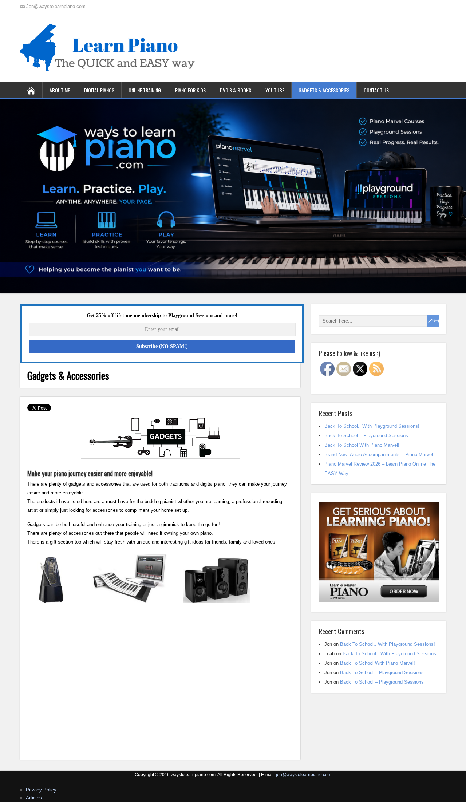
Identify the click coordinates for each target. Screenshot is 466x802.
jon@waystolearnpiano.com (303, 774)
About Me (60, 90)
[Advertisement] (160, 687)
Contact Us (376, 90)
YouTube (274, 90)
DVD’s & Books (235, 90)
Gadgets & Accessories (324, 90)
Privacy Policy (41, 790)
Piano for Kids (190, 90)
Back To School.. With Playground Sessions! (371, 426)
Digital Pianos (99, 90)
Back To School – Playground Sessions (366, 435)
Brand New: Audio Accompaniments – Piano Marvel (378, 454)
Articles (34, 798)
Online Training (145, 90)
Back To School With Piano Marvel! (361, 445)
